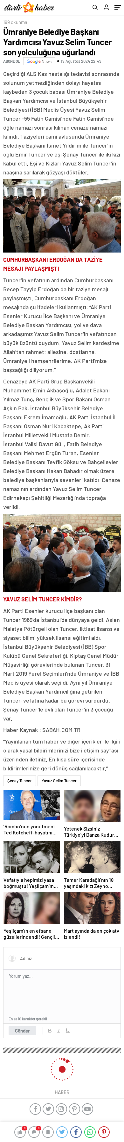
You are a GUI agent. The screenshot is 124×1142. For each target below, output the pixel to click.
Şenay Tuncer (19, 780)
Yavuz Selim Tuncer (59, 780)
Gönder (22, 1030)
